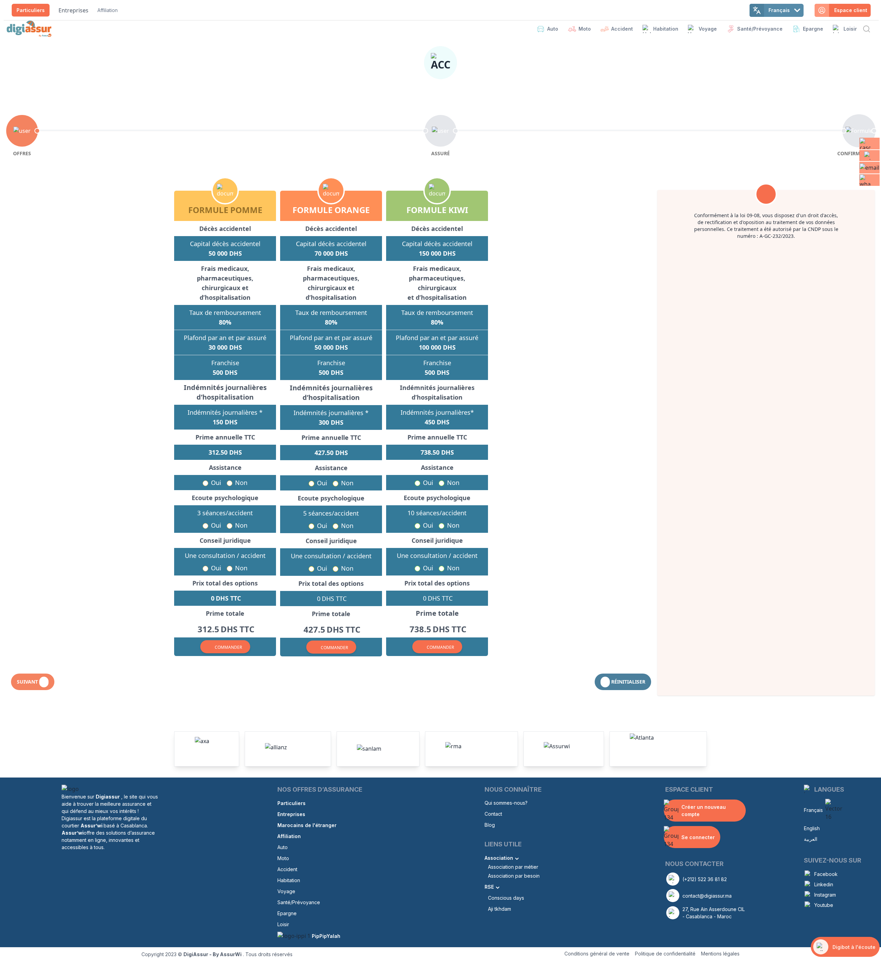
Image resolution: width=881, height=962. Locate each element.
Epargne (813, 29)
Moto (585, 29)
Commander (228, 647)
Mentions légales (720, 953)
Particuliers (31, 10)
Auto (552, 29)
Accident (622, 29)
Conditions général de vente (596, 953)
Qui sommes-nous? (506, 803)
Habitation (665, 29)
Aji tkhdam (499, 909)
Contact (493, 814)
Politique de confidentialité (665, 953)
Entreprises (73, 10)
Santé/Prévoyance (760, 29)
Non (241, 482)
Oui (216, 482)
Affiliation (107, 10)
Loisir (850, 29)
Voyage (708, 29)
